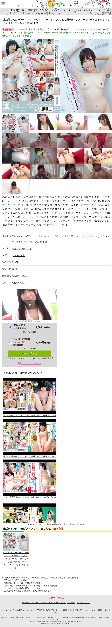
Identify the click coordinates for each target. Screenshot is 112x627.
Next (107, 76)
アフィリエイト (83, 602)
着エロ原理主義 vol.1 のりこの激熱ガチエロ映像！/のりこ (29, 456)
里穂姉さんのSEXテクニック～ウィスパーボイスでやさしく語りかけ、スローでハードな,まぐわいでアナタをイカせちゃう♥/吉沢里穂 (16, 558)
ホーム (5, 10)
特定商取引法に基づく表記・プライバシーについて (44, 602)
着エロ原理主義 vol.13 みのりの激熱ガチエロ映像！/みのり (30, 499)
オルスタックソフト (22, 248)
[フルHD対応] (17, 10)
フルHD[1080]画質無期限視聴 (21, 342)
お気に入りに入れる (31, 363)
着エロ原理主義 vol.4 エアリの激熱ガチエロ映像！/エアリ (29, 415)
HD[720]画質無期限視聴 (19, 327)
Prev (6, 76)
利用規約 (71, 602)
